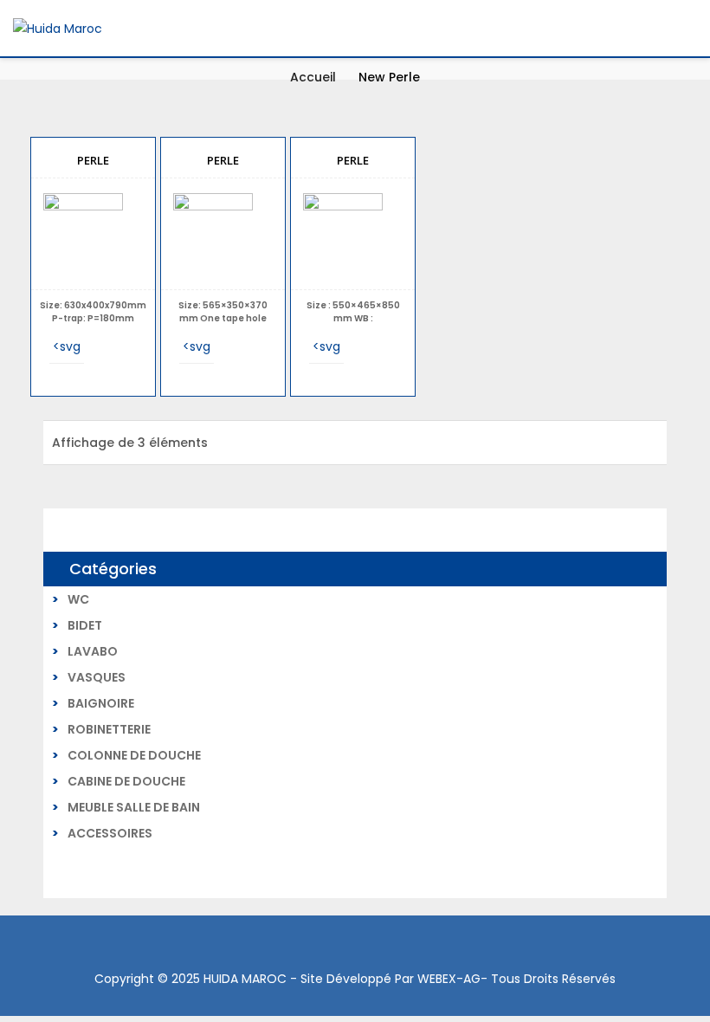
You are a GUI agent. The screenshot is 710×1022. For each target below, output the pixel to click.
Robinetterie (109, 729)
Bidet (85, 625)
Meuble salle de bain (134, 807)
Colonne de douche (134, 755)
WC (78, 599)
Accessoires (110, 833)
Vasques (97, 677)
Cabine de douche (126, 781)
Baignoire (101, 703)
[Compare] (101, 346)
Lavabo (93, 651)
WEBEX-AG (449, 978)
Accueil (313, 77)
